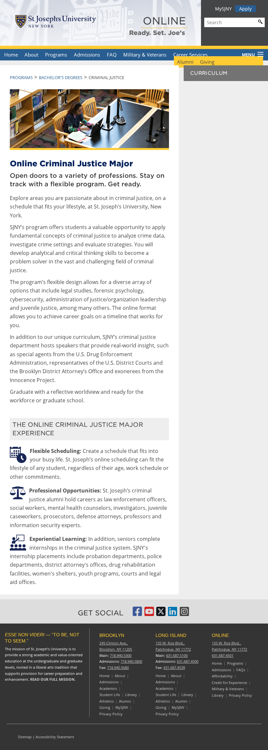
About (31, 54)
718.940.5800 (131, 661)
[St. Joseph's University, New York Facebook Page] (137, 614)
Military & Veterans (144, 54)
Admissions (87, 54)
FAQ (112, 54)
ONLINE (164, 21)
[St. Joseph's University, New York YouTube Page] (149, 614)
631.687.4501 (222, 655)
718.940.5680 (118, 667)
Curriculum (209, 73)
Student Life (109, 694)
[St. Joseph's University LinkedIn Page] (172, 614)
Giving (207, 61)
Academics (108, 688)
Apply (245, 9)
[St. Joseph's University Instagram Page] (184, 614)
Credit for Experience (229, 682)
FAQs (240, 669)
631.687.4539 (174, 667)
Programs (56, 54)
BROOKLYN (111, 635)
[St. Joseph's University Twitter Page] (160, 614)
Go (259, 21)
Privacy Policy (111, 713)
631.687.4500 (187, 661)
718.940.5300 (120, 655)
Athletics (106, 701)
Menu (248, 55)
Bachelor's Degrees (60, 77)
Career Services (190, 54)
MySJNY (223, 9)
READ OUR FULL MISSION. (52, 679)
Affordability (222, 676)
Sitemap (25, 736)
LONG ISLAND (171, 635)
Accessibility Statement (55, 736)
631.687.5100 (177, 655)
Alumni (185, 61)
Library (131, 694)
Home (11, 54)
